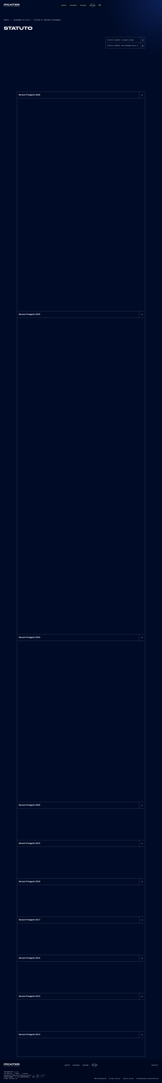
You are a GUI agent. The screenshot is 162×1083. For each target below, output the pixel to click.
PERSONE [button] (86, 1065)
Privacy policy (114, 1078)
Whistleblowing (100, 1078)
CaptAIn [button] (94, 1065)
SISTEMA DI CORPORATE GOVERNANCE (47, 20)
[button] (99, 5)
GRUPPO (6, 20)
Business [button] (73, 5)
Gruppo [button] (63, 5)
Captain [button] (92, 5)
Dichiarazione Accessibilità (147, 1078)
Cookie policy (128, 1078)
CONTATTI (154, 1065)
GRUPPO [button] (67, 1065)
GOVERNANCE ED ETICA (21, 20)
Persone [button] (83, 5)
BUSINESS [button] (76, 1065)
